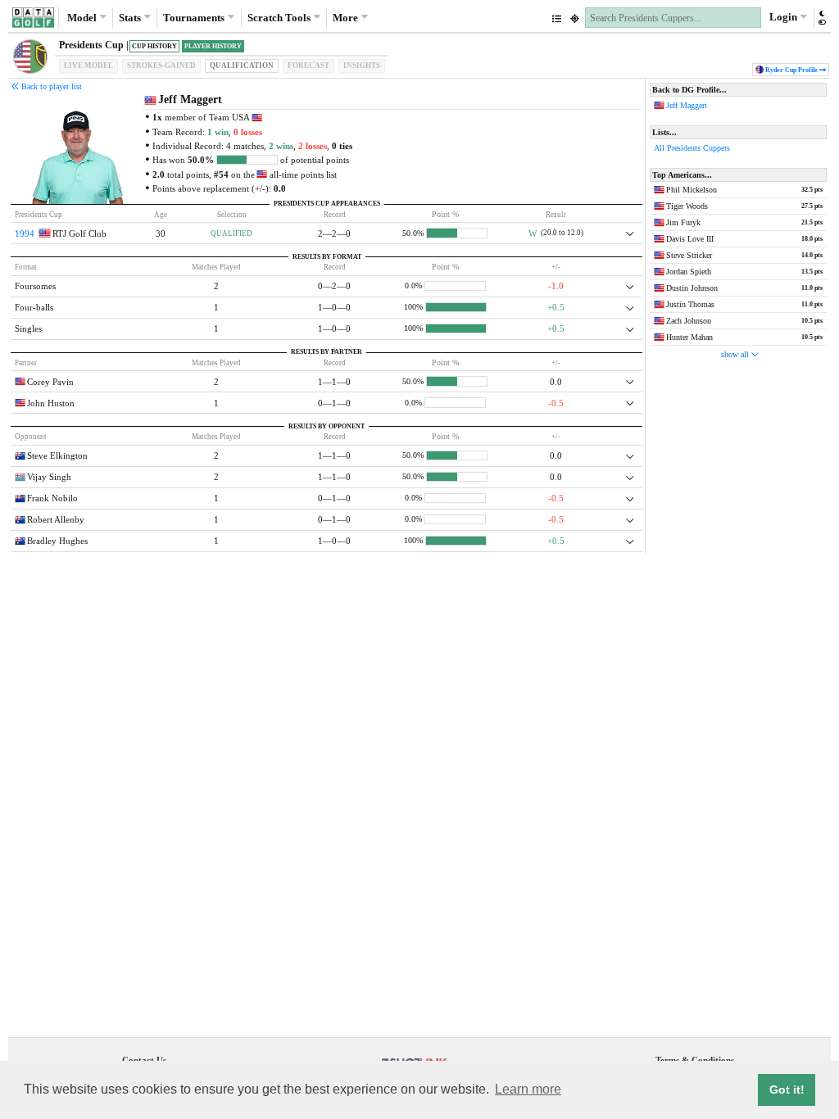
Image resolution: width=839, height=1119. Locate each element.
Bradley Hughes (57, 541)
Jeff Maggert (686, 105)
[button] (821, 17)
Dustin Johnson (692, 287)
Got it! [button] (787, 1089)
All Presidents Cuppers (692, 147)
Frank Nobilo (52, 498)
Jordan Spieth (688, 271)
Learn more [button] (528, 1089)
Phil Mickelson (691, 189)
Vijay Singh (49, 477)
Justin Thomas (690, 304)
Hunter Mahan (689, 337)
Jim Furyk (683, 222)
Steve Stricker (689, 255)
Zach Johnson (688, 320)
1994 (24, 233)
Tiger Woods (687, 206)
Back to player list (50, 86)
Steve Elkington (57, 455)
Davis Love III (690, 238)
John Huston (51, 403)
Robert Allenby (55, 519)
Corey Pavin (50, 382)
